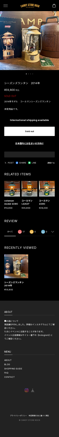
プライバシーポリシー (18, 416)
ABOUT (8, 360)
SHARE (22, 163)
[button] (26, 73)
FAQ (6, 373)
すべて (10, 231)
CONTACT (9, 377)
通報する (51, 163)
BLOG (7, 364)
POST (11, 163)
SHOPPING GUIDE (13, 368)
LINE (34, 163)
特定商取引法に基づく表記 (39, 416)
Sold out (29, 131)
